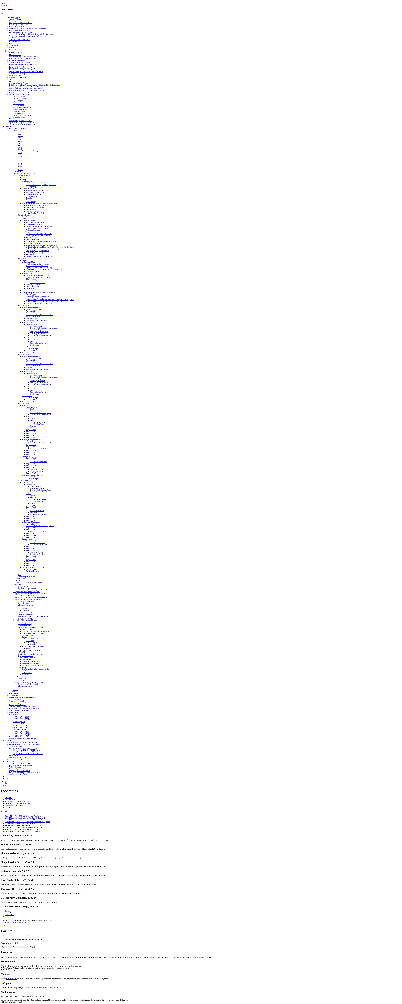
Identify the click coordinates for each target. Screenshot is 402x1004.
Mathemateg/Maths (28, 188)
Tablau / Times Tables (33, 317)
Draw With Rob (31, 477)
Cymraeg (25, 607)
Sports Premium (14, 45)
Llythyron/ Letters (15, 55)
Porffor (20, 147)
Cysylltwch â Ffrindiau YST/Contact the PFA (28, 752)
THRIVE (12, 79)
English (28, 337)
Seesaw (20, 573)
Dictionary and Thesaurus (38, 514)
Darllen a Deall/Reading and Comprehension (41, 185)
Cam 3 (20, 149)
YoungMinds (13, 695)
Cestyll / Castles (31, 350)
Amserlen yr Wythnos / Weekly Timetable (35, 631)
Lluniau (20, 100)
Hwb (19, 575)
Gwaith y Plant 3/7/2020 (21, 735)
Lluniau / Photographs (25, 618)
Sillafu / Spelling (35, 330)
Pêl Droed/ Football (19, 102)
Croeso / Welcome (15, 19)
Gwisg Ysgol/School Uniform (19, 83)
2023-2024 (21, 652)
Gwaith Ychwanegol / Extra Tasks (33, 475)
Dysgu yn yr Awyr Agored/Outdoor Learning (28, 682)
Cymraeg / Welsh (31, 324)
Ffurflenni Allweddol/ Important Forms (22, 68)
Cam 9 (20, 168)
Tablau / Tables (27, 673)
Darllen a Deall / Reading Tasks (40, 413)
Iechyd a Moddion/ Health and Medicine (22, 64)
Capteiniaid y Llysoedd (17, 769)
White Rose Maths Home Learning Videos (40, 443)
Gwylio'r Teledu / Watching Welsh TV (39, 234)
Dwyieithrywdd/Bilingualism (18, 30)
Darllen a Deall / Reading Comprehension (44, 328)
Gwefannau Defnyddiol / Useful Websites (35, 669)
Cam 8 (20, 166)
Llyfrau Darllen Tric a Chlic (35, 213)
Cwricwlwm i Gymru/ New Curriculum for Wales (25, 36)
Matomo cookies (11, 979)
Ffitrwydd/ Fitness (19, 111)
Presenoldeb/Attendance (17, 60)
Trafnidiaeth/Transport (16, 746)
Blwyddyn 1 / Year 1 (24, 215)
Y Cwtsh (16, 676)
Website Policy (10, 915)
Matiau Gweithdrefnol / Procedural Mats (39, 315)
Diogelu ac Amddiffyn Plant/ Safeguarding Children (26, 90)
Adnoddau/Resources (25, 686)
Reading (33, 341)
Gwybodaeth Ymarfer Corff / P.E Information (33, 616)
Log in (7, 778)
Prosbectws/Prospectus (16, 26)
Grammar (33, 426)
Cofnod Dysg (26, 659)
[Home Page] (6, 5)
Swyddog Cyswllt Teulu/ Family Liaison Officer (25, 87)
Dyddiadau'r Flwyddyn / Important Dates (22, 58)
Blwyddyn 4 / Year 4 (24, 354)
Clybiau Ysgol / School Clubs (19, 94)
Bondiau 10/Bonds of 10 (34, 224)
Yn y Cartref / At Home (25, 614)
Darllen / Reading (36, 326)
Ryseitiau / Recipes (32, 349)
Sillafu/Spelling (31, 237)
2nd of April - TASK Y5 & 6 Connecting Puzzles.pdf (22, 831)
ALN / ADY (13, 38)
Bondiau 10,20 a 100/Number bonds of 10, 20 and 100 (44, 269)
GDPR (11, 47)
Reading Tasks (39, 424)
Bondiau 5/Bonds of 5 (33, 194)
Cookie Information (11, 913)
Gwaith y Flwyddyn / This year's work (30, 654)
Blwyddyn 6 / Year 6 (24, 480)
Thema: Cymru (27, 347)
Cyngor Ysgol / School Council (19, 771)
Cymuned (8, 740)
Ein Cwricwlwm (23, 603)
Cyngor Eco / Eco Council (18, 774)
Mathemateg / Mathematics (31, 307)
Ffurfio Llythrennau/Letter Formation (38, 183)
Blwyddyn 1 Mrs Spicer (21, 586)
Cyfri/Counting (31, 202)
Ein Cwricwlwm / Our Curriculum (20, 32)
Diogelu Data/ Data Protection (19, 92)
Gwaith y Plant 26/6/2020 (21, 733)
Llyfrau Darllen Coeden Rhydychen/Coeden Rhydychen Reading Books (50, 247)
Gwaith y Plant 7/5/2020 (21, 720)
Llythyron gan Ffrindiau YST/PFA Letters (27, 750)
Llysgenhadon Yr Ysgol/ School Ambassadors (24, 773)
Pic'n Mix (25, 177)
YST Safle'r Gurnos (20, 578)
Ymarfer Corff (30, 648)
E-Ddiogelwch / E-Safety (17, 705)
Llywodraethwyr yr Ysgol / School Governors (24, 744)
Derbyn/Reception (24, 175)
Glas (19, 134)
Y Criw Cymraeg (15, 767)
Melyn (20, 132)
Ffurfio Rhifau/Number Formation (37, 190)
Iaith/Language (27, 181)
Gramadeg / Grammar (37, 334)
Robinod (20, 170)
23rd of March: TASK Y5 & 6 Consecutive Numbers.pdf (24, 816)
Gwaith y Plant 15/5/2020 (21, 725)
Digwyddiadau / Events (25, 612)
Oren (19, 143)
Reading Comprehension (38, 343)
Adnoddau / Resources (37, 460)
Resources (33, 513)
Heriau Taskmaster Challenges (32, 650)
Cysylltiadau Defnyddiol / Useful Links (22, 123)
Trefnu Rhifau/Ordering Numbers (37, 192)
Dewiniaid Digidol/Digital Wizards (20, 765)
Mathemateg (26, 610)
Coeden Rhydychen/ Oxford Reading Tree (27, 151)
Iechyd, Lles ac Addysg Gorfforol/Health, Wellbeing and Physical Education (34, 85)
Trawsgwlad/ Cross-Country (22, 115)
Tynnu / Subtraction (32, 313)
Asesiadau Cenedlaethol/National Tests (22, 124)
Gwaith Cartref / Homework (27, 658)
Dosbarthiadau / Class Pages (18, 128)
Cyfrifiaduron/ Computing (22, 107)
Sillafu (32, 409)
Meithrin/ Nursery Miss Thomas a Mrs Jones (28, 582)
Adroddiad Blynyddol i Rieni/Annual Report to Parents (27, 28)
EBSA (11, 81)
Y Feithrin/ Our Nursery (17, 74)
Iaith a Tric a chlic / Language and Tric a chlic (33, 590)
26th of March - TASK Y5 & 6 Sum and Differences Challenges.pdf (27, 822)
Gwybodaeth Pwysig (25, 624)
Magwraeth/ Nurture (16, 75)
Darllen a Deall (31, 288)
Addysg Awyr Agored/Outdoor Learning (22, 697)
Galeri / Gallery (14, 712)
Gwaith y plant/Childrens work (28, 684)
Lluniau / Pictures (23, 675)
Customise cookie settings (26, 947)
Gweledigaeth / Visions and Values (20, 21)
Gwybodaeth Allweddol (13, 17)
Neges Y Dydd (22, 678)
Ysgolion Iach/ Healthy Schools (19, 763)
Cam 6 (20, 162)
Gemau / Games (31, 318)
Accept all (12, 947)
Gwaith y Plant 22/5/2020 (21, 727)
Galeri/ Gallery (18, 699)
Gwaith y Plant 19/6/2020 (21, 731)
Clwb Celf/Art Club (20, 109)
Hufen (20, 141)
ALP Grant (13, 49)
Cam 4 (20, 158)
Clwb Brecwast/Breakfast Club (19, 119)
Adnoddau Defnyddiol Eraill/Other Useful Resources (39, 204)
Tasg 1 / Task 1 (31, 430)
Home (7, 796)
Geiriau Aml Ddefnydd (37, 283)
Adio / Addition (31, 311)
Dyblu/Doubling (31, 196)
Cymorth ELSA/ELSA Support (19, 77)
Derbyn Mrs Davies (19, 584)
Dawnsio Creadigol (19, 96)
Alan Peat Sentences (37, 511)
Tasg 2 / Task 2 (31, 431)
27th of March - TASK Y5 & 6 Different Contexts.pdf (23, 823)
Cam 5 (20, 160)
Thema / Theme (27, 396)
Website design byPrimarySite (15, 922)
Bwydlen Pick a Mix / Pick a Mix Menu (35, 633)
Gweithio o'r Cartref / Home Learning (30, 627)
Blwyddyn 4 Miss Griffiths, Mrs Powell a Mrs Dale (30, 597)
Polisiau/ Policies (14, 41)
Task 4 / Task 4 (31, 435)
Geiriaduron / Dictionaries (38, 462)
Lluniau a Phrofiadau (25, 626)
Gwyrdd (20, 136)
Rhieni (7, 51)
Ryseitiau (21, 106)
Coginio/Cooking (19, 104)
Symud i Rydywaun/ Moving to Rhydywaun (24, 708)
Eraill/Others (17, 171)
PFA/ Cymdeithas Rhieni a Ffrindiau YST (23, 748)
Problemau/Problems (33, 230)
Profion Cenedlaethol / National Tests (34, 665)
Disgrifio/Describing (32, 239)
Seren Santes (13, 756)
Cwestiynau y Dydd (32, 643)
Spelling (33, 339)
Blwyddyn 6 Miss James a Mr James (25, 620)
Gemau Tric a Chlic (32, 211)
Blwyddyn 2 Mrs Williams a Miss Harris (26, 592)
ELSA (15, 690)
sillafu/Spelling (31, 187)
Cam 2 (20, 155)
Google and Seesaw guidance (27, 588)
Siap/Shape (29, 198)
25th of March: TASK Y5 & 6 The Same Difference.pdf (23, 820)
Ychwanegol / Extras (29, 352)
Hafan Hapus (13, 693)
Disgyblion (8, 126)
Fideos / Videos (14, 714)
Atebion (32, 644)
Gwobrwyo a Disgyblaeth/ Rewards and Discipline (26, 89)
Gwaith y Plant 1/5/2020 (21, 718)
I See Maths (30, 441)
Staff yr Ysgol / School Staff (18, 25)
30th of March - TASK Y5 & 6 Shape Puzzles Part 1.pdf (23, 825)
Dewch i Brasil (27, 629)
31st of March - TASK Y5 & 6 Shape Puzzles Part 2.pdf (23, 827)
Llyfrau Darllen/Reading (26, 595)
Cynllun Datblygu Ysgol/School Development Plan (26, 72)
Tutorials (25, 671)
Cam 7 (20, 164)
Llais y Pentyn (10, 761)
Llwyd (20, 139)
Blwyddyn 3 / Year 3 (24, 305)
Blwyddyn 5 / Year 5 (24, 403)
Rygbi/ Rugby (18, 113)
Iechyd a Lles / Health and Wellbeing (34, 646)
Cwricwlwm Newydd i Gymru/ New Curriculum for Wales (33, 34)
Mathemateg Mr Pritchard (30, 663)
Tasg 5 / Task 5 (31, 437)
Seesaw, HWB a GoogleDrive (19, 710)
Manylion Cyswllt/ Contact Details (20, 23)
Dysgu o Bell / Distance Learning (24, 173)
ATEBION (21, 724)
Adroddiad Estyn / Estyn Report (19, 40)
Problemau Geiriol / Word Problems (38, 320)
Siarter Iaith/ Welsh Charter (18, 701)
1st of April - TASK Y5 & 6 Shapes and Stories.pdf (22, 829)
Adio (27, 200)
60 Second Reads (40, 422)
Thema (24, 179)
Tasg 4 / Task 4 (31, 452)
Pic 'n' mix (21, 680)
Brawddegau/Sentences (33, 243)
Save (19, 1002)
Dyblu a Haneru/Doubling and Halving (39, 226)
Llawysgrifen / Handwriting (39, 332)
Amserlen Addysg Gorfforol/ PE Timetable (23, 707)
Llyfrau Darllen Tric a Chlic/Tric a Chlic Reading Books (44, 249)
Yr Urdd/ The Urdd (15, 759)
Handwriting (34, 345)
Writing (32, 428)
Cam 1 (20, 153)
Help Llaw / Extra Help (38, 448)
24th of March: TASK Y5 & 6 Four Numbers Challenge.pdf (25, 818)
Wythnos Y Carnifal (19, 729)
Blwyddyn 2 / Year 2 (24, 258)
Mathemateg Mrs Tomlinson (31, 661)
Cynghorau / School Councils (27, 601)
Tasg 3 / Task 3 (31, 433)
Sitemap (7, 911)
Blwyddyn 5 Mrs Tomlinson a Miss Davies (27, 599)
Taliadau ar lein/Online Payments (20, 62)
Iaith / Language (27, 322)
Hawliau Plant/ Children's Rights (20, 737)
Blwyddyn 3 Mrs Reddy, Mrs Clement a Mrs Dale (30, 594)
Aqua (19, 145)
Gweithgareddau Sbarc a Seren (23, 703)
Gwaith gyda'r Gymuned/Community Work (23, 742)
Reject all (4, 947)
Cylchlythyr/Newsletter (17, 53)
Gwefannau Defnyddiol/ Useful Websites (22, 739)
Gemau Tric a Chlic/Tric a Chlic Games (39, 256)
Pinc (19, 138)
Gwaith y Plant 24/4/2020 (21, 716)
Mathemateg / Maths (28, 220)
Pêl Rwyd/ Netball (19, 98)
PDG (11, 43)
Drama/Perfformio (19, 117)
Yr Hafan (16, 580)
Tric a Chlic (17, 130)
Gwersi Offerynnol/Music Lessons (20, 121)
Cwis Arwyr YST (19, 722)
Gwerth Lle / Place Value (34, 309)
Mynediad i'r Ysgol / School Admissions (22, 57)
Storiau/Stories (31, 209)
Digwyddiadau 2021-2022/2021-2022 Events (28, 754)
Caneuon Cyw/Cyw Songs (35, 207)
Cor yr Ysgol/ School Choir (18, 757)
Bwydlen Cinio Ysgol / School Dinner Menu (24, 70)
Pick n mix (21, 688)
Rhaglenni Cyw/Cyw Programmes (37, 205)
